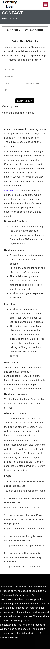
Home (5, 19)
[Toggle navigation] (45, 4)
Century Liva (11, 191)
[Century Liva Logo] (10, 4)
